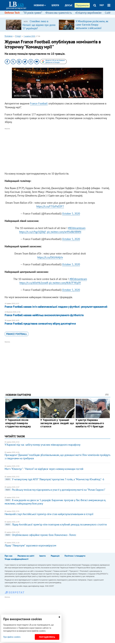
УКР (101, 5)
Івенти (42, 555)
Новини (39, 5)
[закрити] (59, 617)
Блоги (55, 5)
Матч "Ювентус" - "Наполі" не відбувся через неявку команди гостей (44, 469)
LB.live (60, 15)
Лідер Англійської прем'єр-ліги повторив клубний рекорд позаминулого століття (56, 524)
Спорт (18, 36)
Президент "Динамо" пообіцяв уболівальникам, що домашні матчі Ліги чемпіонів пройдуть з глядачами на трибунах (57, 456)
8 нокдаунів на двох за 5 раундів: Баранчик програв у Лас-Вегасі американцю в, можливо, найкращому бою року (55, 501)
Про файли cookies (11, 637)
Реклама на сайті (26, 555)
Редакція (55, 555)
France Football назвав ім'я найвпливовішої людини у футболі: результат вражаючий (56, 307)
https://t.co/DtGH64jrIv (50, 257)
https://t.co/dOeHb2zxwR (33, 282)
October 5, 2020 (71, 213)
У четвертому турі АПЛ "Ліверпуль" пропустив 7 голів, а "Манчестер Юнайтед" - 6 (55, 479)
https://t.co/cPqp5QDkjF (32, 232)
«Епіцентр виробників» (88, 12)
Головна (8, 36)
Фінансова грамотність (58, 12)
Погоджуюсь (47, 637)
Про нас (8, 555)
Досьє (68, 5)
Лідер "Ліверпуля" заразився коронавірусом (30, 545)
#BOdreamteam (76, 228)
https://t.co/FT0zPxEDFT (50, 206)
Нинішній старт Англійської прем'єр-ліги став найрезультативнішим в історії (49, 514)
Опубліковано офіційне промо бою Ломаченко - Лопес (41, 535)
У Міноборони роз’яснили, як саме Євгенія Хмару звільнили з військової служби (92, 26)
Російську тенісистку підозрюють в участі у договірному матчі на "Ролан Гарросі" (55, 490)
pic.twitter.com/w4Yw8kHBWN (64, 232)
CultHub (109, 12)
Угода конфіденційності (16, 559)
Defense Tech (12, 12)
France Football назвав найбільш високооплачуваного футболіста (44, 315)
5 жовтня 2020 (29, 36)
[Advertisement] (57, 150)
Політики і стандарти (75, 555)
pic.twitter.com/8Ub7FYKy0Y (65, 282)
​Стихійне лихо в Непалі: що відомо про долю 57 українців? (39, 25)
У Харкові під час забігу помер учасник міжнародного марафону (42, 444)
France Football (39, 103)
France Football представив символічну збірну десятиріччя (40, 323)
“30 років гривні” (32, 12)
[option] (31, 25)
